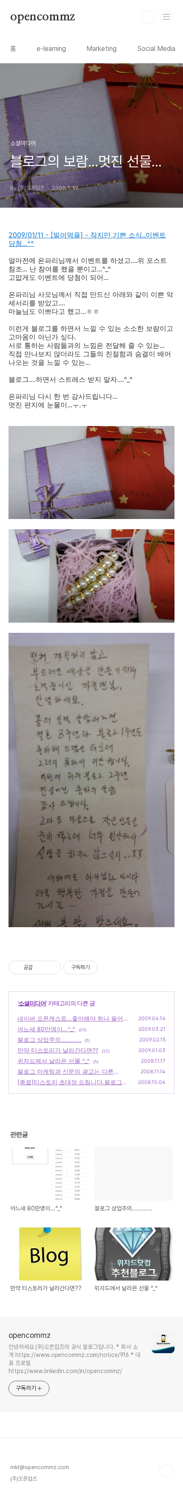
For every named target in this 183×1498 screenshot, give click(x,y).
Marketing (101, 49)
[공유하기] (40, 967)
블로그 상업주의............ (49, 1039)
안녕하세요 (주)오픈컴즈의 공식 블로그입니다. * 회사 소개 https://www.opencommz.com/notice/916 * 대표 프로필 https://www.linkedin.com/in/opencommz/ (74, 1358)
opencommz (42, 17)
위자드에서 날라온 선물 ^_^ (53, 1060)
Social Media (156, 49)
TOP (166, 1471)
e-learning (51, 49)
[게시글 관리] (51, 967)
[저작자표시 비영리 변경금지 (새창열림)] (108, 967)
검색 (147, 17)
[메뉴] (166, 16)
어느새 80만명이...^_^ (46, 1029)
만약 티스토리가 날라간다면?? (57, 1050)
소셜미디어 (32, 1003)
